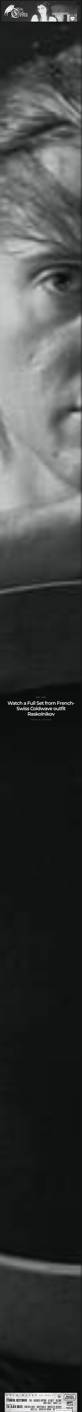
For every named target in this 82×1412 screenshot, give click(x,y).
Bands (38, 697)
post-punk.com (47, 719)
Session (43, 697)
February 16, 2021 (35, 719)
